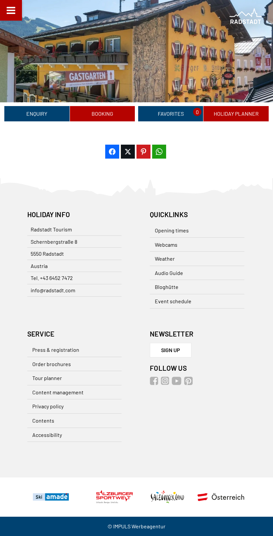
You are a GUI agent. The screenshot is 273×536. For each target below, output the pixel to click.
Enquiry (36, 113)
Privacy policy (48, 406)
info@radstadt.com (53, 290)
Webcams (166, 244)
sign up (170, 350)
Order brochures (51, 364)
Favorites (171, 113)
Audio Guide (169, 273)
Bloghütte (166, 287)
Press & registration (55, 349)
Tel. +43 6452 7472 (52, 278)
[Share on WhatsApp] (159, 152)
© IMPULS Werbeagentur (136, 526)
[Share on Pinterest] (143, 152)
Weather (165, 258)
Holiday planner (236, 113)
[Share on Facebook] (112, 152)
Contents (43, 420)
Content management (58, 392)
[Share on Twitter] (128, 152)
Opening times (172, 230)
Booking (102, 113)
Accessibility (47, 435)
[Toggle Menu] (11, 10)
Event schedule (173, 301)
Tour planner (47, 378)
